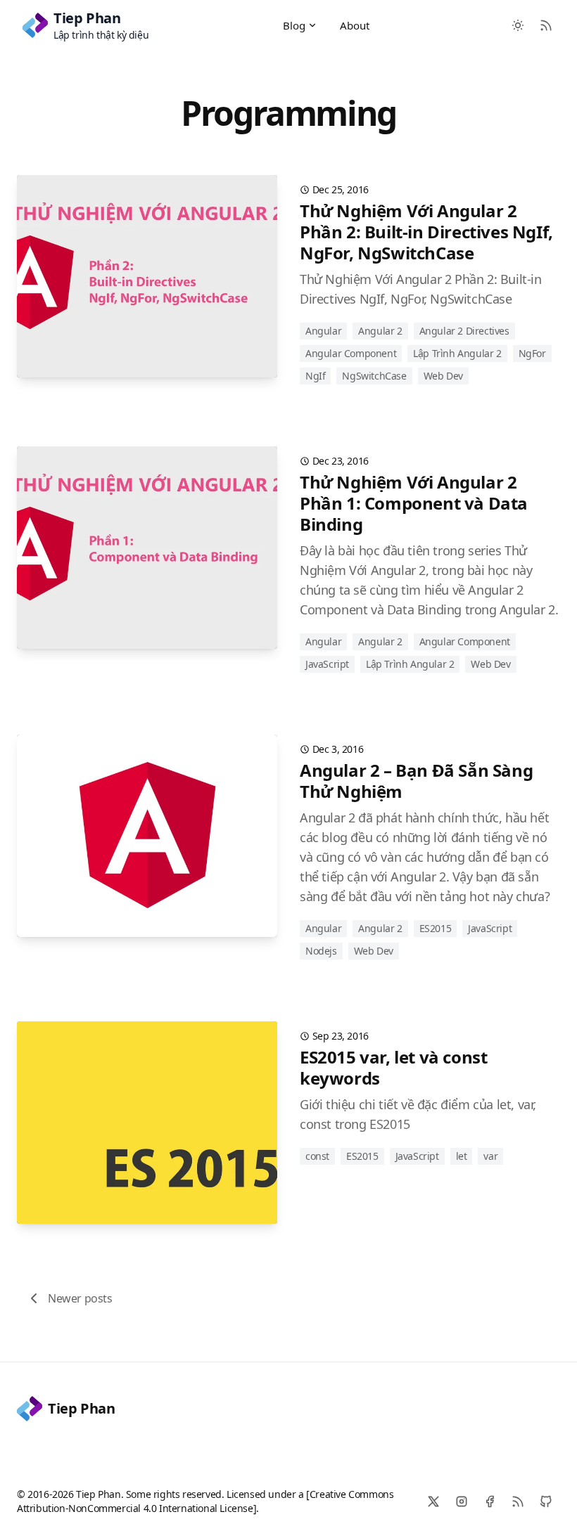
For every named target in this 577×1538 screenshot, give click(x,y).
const (317, 1156)
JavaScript (327, 664)
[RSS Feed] (546, 25)
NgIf (315, 375)
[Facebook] (490, 1501)
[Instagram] (462, 1501)
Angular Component (350, 353)
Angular (323, 330)
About (355, 25)
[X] (433, 1501)
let (461, 1156)
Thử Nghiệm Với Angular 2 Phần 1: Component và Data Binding (414, 503)
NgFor (532, 353)
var (490, 1156)
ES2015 (435, 928)
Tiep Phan (81, 1408)
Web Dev (443, 375)
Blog (294, 25)
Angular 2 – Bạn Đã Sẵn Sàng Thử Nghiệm (416, 780)
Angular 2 (380, 330)
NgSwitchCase (374, 375)
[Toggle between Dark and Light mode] (518, 25)
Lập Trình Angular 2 (457, 353)
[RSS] (518, 1501)
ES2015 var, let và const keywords (393, 1067)
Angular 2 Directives (464, 330)
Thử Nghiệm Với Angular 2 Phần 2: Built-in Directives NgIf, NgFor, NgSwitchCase (426, 231)
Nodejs (321, 950)
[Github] (546, 1501)
